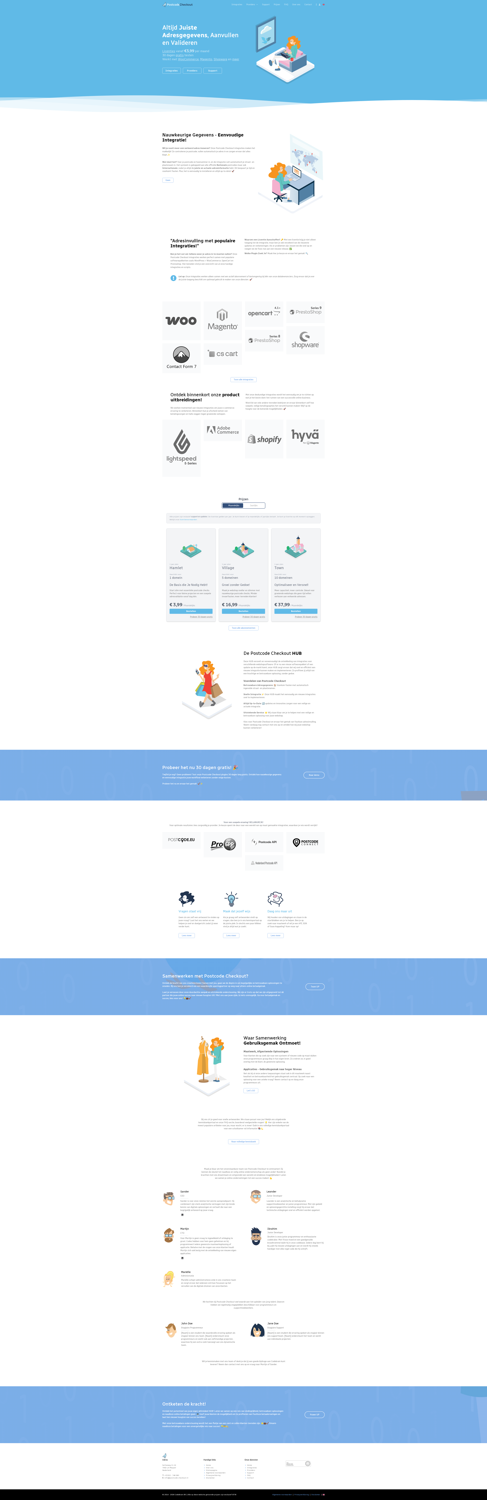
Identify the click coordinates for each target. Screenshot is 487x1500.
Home (208, 1465)
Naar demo (314, 775)
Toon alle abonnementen (243, 628)
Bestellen (191, 611)
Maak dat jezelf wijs (236, 911)
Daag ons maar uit (279, 911)
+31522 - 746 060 (172, 1475)
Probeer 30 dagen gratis (201, 617)
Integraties (237, 4)
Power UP (314, 1414)
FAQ (286, 4)
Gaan (168, 180)
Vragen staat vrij (190, 911)
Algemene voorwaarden (215, 1473)
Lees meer (187, 935)
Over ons (296, 4)
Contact (308, 4)
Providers (250, 4)
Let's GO (251, 1090)
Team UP (315, 986)
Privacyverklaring (213, 1475)
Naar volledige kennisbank (243, 1141)
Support (266, 4)
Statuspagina (211, 1470)
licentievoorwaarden (188, 519)
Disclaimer (210, 1478)
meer (235, 59)
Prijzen (277, 4)
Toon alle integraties (243, 379)
